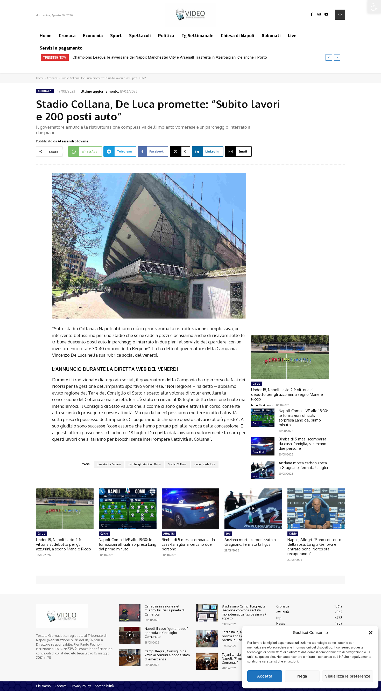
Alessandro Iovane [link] (73, 141)
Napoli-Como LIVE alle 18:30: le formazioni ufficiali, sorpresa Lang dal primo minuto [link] (303, 417)
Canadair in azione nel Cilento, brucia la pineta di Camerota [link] (165, 610)
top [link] (255, 475)
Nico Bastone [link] (261, 405)
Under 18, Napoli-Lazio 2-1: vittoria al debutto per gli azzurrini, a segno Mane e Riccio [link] (287, 394)
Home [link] (40, 78)
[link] (374, 6)
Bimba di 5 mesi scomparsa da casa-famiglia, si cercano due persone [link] (302, 444)
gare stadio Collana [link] (109, 464)
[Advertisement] (290, 245)
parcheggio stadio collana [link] (145, 464)
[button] (370, 632)
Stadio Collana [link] (177, 464)
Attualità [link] (258, 451)
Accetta (264, 676)
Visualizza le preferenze (347, 676)
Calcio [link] (256, 383)
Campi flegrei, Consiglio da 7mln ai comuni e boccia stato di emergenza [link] (167, 655)
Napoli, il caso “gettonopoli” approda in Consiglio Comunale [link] (166, 632)
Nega (302, 676)
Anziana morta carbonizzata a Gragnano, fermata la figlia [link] (303, 465)
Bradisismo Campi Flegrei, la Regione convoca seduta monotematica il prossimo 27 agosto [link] (244, 612)
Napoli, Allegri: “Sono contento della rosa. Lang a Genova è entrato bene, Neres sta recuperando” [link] (314, 546)
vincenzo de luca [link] (204, 464)
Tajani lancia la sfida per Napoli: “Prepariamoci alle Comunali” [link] (242, 658)
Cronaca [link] (52, 78)
